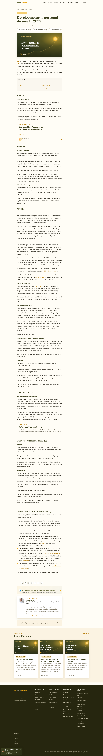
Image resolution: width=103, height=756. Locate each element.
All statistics (66, 692)
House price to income (68, 697)
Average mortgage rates (67, 710)
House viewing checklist (81, 709)
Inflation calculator (81, 713)
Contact (16, 738)
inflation (42, 543)
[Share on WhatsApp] (28, 583)
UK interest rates (67, 713)
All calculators (80, 723)
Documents (62, 2)
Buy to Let (51, 694)
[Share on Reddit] (35, 583)
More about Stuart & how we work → (35, 615)
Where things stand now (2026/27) (49, 88)
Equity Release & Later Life (40, 706)
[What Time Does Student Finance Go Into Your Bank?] (51, 647)
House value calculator (82, 693)
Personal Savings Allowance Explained (76, 660)
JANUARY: (22, 83)
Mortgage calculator (82, 721)
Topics (56, 2)
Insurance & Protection (40, 702)
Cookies (16, 743)
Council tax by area (68, 700)
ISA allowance (39, 277)
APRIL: (21, 85)
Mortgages (37, 692)
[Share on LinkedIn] (32, 583)
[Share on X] (22, 583)
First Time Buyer (53, 692)
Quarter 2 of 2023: (45, 85)
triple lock (26, 561)
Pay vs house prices (68, 716)
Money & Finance (22, 12)
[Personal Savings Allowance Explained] (77, 647)
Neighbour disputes (55, 29)
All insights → (85, 633)
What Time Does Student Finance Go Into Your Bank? (50, 660)
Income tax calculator (82, 716)
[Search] (88, 2)
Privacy (16, 741)
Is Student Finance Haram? (25, 659)
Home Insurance (53, 702)
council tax (38, 286)
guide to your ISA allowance (51, 553)
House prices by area (68, 694)
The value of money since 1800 (68, 706)
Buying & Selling (39, 694)
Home (44, 2)
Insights (50, 2)
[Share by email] (38, 583)
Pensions (51, 707)
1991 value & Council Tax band (82, 696)
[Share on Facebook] (25, 583)
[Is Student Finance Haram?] (26, 647)
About (84, 2)
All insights (16, 733)
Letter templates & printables (81, 705)
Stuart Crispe (30, 600)
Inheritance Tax (53, 705)
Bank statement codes (24, 29)
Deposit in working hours (81, 701)
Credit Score (78, 2)
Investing (37, 709)
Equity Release (52, 697)
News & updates (81, 726)
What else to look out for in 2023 (27, 88)
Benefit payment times (40, 29)
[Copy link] (41, 583)
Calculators (70, 2)
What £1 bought (67, 702)
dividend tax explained (50, 271)
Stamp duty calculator (82, 718)
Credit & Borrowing (39, 700)
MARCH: (43, 83)
